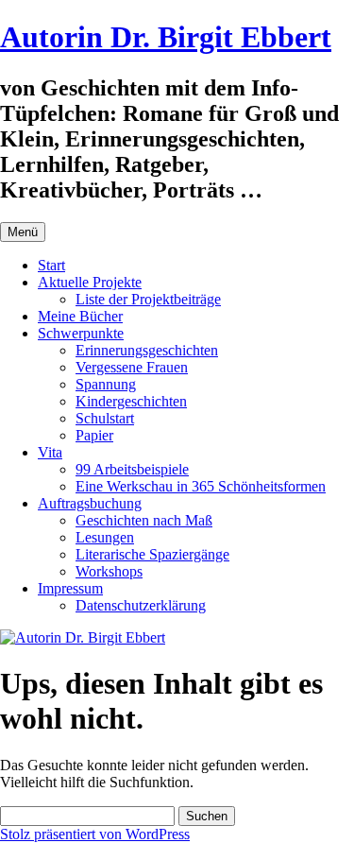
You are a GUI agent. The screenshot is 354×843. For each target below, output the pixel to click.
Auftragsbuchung (90, 503)
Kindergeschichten (131, 401)
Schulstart (105, 418)
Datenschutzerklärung (141, 605)
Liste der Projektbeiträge (148, 299)
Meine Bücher (80, 316)
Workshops (109, 571)
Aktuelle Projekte (90, 282)
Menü (23, 232)
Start (51, 265)
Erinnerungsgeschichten (147, 350)
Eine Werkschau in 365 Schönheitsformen (201, 486)
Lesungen (105, 537)
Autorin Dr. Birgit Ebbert (165, 37)
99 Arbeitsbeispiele (132, 469)
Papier (94, 435)
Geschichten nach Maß (144, 520)
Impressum (70, 588)
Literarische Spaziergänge (152, 554)
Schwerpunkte (81, 333)
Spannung (106, 384)
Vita (50, 452)
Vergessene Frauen (132, 367)
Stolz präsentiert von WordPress (95, 834)
